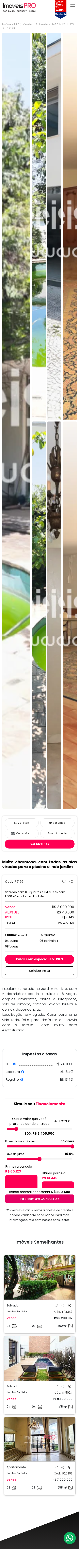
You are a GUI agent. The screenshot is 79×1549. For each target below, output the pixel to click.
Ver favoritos (39, 844)
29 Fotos (23, 822)
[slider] (16, 1129)
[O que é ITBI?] (14, 1064)
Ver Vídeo (59, 822)
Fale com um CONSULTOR (39, 1199)
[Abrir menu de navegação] (73, 4)
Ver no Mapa (24, 833)
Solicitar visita (39, 970)
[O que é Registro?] (22, 1079)
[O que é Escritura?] (23, 1071)
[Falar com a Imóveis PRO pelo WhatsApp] (70, 1538)
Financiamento (57, 833)
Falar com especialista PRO (39, 959)
